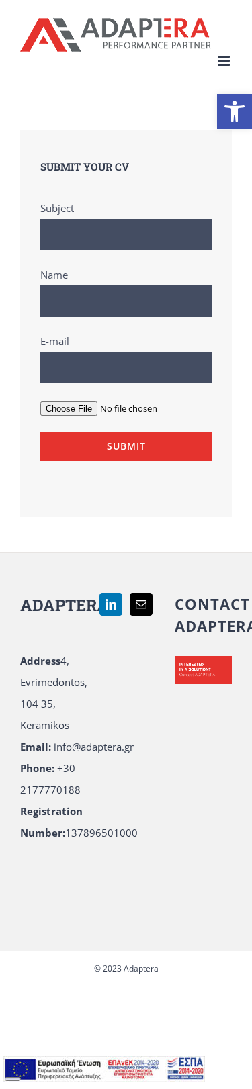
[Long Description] (104, 1067)
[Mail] (141, 604)
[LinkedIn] (110, 604)
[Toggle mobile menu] (225, 61)
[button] (234, 111)
